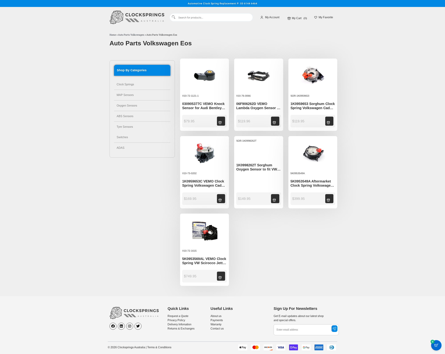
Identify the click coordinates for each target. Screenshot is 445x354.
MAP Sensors (125, 94)
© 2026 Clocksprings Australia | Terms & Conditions (139, 347)
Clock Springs (125, 84)
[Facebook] (113, 326)
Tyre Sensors (125, 126)
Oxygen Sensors (127, 105)
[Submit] (174, 17)
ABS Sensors (125, 116)
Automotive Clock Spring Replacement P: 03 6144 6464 (222, 3)
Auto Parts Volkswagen (131, 34)
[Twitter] (138, 326)
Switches (122, 137)
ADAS (120, 147)
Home (113, 34)
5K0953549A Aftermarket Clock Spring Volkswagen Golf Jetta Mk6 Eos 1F (311, 185)
